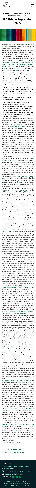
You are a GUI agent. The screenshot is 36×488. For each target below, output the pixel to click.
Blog (10, 483)
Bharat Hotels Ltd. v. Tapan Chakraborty (18, 287)
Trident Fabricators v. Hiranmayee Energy (18, 189)
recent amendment (19, 126)
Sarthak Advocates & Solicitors (20, 481)
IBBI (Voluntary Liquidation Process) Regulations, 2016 (18, 62)
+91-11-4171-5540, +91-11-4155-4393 (18, 471)
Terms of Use (25, 485)
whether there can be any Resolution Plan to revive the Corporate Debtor (18, 312)
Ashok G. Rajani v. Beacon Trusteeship (18, 381)
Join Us (7, 485)
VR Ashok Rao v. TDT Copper (18, 159)
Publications (17, 483)
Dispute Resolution (11, 14)
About (6, 483)
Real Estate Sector (20, 16)
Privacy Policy (15, 485)
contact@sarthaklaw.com (14, 474)
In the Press (26, 483)
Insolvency (23, 14)
